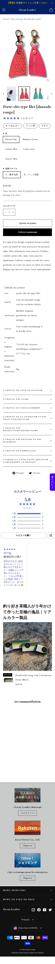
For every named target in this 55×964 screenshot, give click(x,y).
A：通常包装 (11, 174)
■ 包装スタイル (10, 168)
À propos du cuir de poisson (22, 390)
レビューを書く (23, 535)
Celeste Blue (11, 149)
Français (26, 919)
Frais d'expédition (26, 191)
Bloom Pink (11, 139)
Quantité (9, 206)
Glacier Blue (11, 159)
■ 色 (5, 133)
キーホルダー (12, 125)
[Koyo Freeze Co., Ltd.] (27, 828)
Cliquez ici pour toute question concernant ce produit (25, 460)
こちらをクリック (27, 813)
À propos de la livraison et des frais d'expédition (25, 418)
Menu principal (14, 890)
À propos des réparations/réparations (20, 429)
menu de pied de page (19, 899)
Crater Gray (29, 149)
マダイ (44, 125)
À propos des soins (16, 399)
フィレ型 (30, 125)
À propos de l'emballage (19, 451)
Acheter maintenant (27, 232)
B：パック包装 (31, 174)
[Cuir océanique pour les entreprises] (27, 860)
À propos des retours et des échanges (22, 440)
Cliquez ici (27, 845)
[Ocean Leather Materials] (27, 795)
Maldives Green (30, 139)
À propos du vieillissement (22, 408)
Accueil (6, 19)
